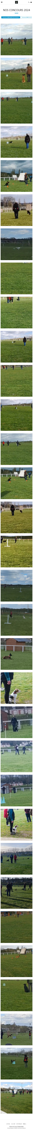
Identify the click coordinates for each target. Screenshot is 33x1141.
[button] (1, 2)
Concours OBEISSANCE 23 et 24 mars (11, 17)
